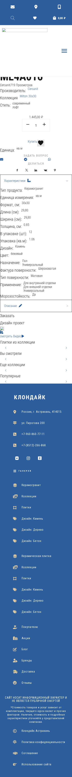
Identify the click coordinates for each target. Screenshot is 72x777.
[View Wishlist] (36, 18)
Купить (32, 141)
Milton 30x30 (28, 96)
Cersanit (5, 85)
